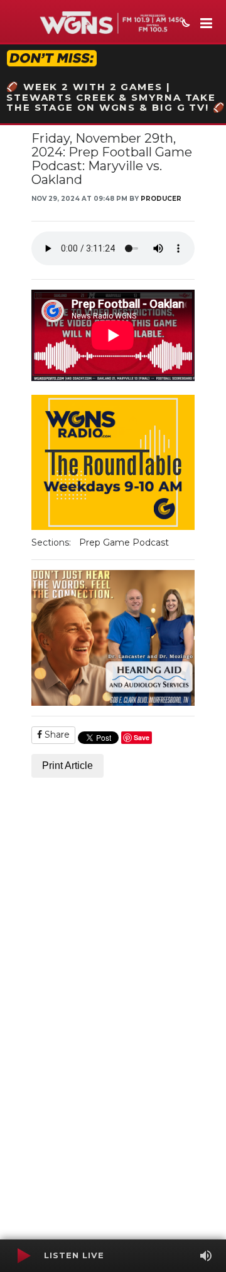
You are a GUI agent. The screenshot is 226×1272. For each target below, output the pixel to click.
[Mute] (206, 1256)
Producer (161, 199)
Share (56, 734)
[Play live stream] (23, 1256)
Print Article (67, 765)
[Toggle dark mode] (184, 24)
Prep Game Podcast (124, 542)
